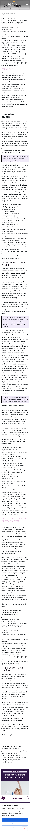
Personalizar (15, 824)
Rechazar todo (15, 828)
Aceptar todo (15, 820)
